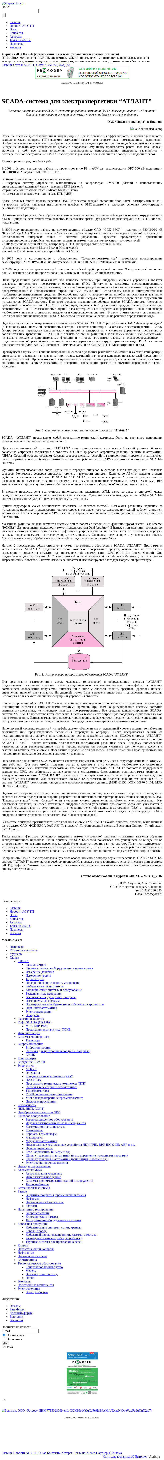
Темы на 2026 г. (20, 926)
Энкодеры (32, 1015)
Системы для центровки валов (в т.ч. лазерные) (58, 1051)
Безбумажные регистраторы (45, 986)
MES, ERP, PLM (37, 1026)
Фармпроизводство (31, 1018)
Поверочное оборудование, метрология (52, 982)
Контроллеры (27, 1058)
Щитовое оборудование (34, 1116)
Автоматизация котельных (44, 1173)
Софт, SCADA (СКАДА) (53, 65)
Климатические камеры (42, 1216)
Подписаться (15, 1335)
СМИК (30, 1054)
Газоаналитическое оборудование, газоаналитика (59, 968)
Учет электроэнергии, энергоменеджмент (54, 1098)
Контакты (16, 918)
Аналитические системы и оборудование (54, 990)
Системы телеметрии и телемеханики (51, 1087)
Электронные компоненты (36, 1285)
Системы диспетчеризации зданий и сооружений (59, 1180)
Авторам (16, 922)
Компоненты (34, 1130)
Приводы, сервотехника (34, 1166)
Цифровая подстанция (41, 1101)
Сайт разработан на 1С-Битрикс (125, 1456)
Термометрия (35, 979)
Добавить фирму (21, 1313)
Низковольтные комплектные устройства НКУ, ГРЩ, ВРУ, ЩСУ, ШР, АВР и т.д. (80, 1144)
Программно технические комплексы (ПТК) (56, 1083)
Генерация (33, 1072)
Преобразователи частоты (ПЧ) (39, 1112)
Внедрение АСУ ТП (31, 1062)
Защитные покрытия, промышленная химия (56, 1195)
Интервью (17, 946)
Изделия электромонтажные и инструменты (56, 1123)
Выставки (16, 1316)
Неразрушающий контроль (36, 1249)
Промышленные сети (32, 1256)
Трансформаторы (37, 1090)
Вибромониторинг (30, 1044)
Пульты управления (39, 1148)
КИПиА (23, 961)
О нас (13, 915)
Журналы (16, 954)
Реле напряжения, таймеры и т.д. (48, 1152)
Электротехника (29, 1288)
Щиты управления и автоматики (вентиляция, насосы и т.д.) (67, 1159)
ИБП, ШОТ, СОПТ (31, 1108)
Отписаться (14, 1339)
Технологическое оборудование (39, 1263)
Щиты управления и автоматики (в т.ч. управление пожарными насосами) (77, 1155)
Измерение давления (40, 972)
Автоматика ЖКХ (30, 1170)
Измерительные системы (43, 1000)
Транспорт (33, 1040)
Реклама (15, 933)
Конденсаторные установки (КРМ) (49, 1076)
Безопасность (27, 1105)
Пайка (30, 1277)
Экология (24, 1281)
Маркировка (34, 1137)
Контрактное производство (44, 1267)
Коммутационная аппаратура (45, 1126)
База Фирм (17, 1309)
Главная (7, 65)
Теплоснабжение (37, 1184)
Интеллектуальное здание (43, 1177)
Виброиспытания (37, 1213)
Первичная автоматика (41, 1008)
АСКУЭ (31, 1069)
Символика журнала (24, 950)
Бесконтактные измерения (43, 993)
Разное (22, 1191)
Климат (23, 1245)
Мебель (31, 1270)
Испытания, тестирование (35, 1209)
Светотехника (27, 1259)
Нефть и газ (26, 1252)
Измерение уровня (38, 975)
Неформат (32, 1198)
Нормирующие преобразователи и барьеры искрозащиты (65, 1004)
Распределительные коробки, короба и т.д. (54, 1238)
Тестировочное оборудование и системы (53, 1220)
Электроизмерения (38, 1011)
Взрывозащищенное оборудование (49, 1119)
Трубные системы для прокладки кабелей (54, 1241)
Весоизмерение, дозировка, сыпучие (51, 997)
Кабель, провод (36, 1231)
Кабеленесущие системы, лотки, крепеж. (53, 1227)
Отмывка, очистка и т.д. (42, 1274)
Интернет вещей (29, 1033)
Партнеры (16, 929)
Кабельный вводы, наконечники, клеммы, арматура (61, 1234)
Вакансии (16, 1320)
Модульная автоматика (41, 1141)
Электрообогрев (37, 1292)
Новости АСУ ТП (22, 911)
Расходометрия (36, 964)
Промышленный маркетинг (45, 1202)
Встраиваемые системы (34, 1188)
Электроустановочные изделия (47, 1162)
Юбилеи (31, 1206)
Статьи (14, 957)
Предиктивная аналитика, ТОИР (48, 1029)
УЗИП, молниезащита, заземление (49, 1094)
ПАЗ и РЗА (33, 1080)
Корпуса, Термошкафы (41, 1134)
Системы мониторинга (33, 1036)
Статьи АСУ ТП (24, 65)
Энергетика (26, 1065)
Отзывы (15, 1305)
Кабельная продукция (32, 1223)
